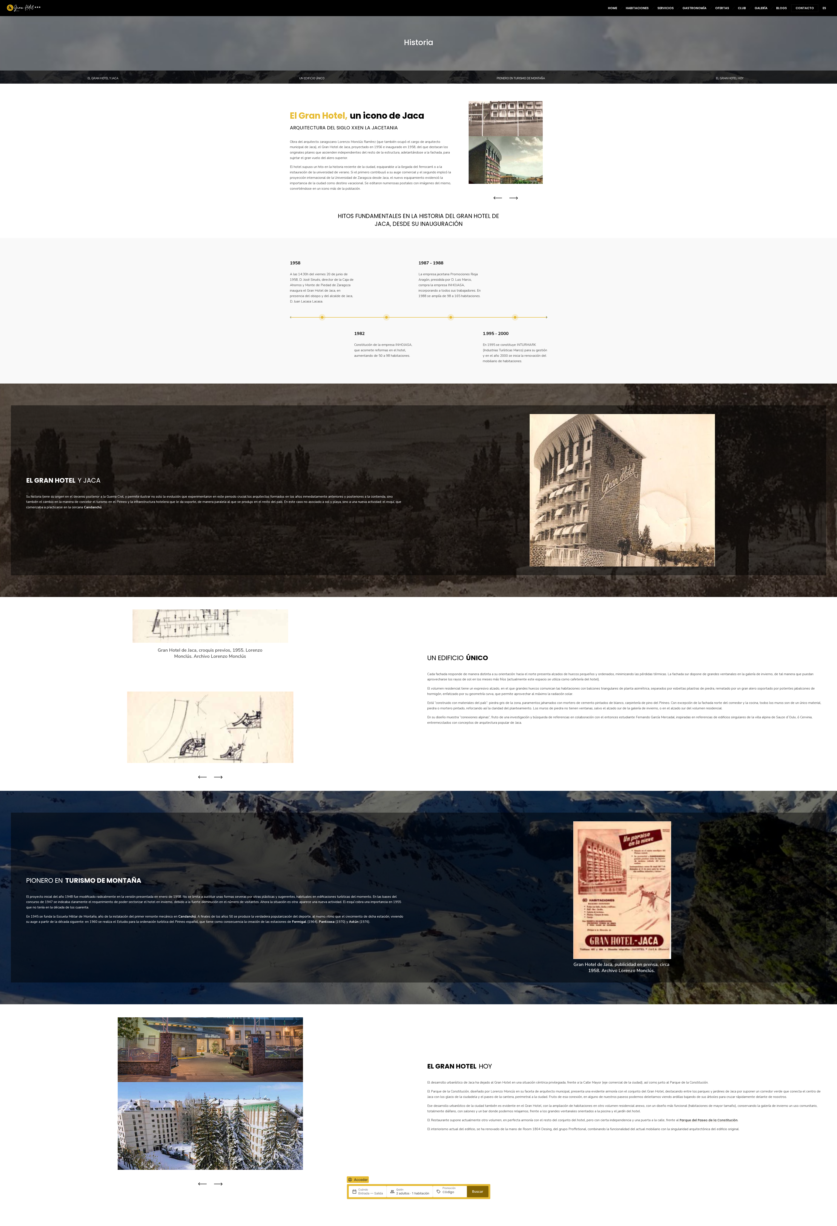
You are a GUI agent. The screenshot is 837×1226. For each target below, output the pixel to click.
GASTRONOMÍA (694, 8)
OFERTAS (722, 8)
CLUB (742, 8)
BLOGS (781, 8)
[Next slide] (512, 198)
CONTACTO (805, 8)
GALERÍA (761, 8)
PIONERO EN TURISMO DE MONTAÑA (521, 78)
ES (824, 8)
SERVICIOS (665, 8)
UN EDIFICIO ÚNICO (312, 78)
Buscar (477, 1191)
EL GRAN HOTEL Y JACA (103, 78)
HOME (612, 8)
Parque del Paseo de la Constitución (709, 1120)
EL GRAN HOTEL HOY (729, 78)
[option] (505, 142)
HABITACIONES (637, 8)
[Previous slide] (499, 198)
